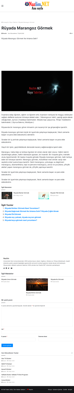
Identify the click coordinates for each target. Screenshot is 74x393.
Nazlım (31, 389)
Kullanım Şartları (57, 389)
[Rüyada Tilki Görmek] (43, 195)
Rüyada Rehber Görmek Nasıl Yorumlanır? (22, 208)
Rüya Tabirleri (14, 22)
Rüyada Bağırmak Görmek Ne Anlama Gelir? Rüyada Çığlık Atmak (32, 211)
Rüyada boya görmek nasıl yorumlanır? (21, 220)
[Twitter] (9, 268)
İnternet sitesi (42, 336)
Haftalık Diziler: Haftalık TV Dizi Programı (14, 374)
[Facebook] (7, 268)
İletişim (70, 389)
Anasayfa (5, 22)
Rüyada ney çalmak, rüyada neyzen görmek (23, 217)
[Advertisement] (37, 16)
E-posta (4, 336)
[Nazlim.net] (37, 5)
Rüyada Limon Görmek (8, 279)
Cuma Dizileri (5, 380)
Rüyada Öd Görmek (13, 214)
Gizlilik (65, 389)
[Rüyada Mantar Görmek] (7, 195)
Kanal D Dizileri (6, 369)
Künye (50, 389)
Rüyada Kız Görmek (57, 279)
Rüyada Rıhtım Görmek (33, 293)
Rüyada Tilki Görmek (57, 193)
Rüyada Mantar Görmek (21, 193)
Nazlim (5, 33)
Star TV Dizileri (6, 358)
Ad (2, 329)
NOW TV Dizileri (6, 364)
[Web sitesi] (4, 268)
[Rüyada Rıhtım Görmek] (37, 284)
